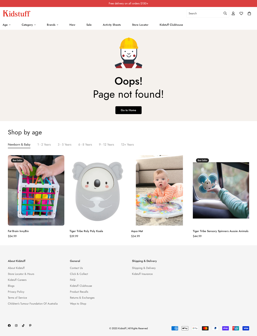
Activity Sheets (112, 25)
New (72, 25)
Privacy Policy (16, 292)
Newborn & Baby (19, 144)
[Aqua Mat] (159, 190)
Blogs (11, 286)
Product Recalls (79, 292)
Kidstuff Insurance (142, 274)
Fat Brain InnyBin (18, 231)
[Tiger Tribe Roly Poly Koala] (98, 190)
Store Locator (140, 25)
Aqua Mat (137, 231)
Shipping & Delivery (144, 268)
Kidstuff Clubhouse (171, 25)
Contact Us (76, 268)
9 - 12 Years (106, 144)
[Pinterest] (30, 325)
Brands (51, 25)
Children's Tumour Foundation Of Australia (33, 304)
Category (27, 25)
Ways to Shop (78, 304)
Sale (89, 25)
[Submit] (225, 13)
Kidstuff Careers (17, 280)
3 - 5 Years (64, 144)
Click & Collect (79, 274)
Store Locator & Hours (21, 274)
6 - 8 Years (85, 144)
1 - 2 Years (44, 144)
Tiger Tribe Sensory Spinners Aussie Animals (220, 231)
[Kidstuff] (17, 13)
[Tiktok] (23, 325)
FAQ (72, 280)
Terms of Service (17, 298)
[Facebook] (9, 325)
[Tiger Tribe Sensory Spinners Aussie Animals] (221, 190)
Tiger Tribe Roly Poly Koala (86, 231)
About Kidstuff (16, 268)
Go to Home (128, 110)
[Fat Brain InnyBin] (36, 190)
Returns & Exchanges (82, 298)
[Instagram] (16, 325)
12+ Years (127, 144)
